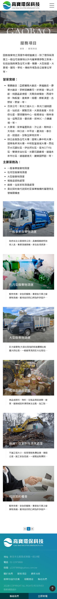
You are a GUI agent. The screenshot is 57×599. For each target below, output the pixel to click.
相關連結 (28, 579)
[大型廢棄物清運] (28, 329)
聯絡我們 (42, 579)
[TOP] (52, 588)
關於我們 (8, 573)
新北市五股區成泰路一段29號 (25, 556)
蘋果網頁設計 (10, 589)
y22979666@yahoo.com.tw (23, 567)
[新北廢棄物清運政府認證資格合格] (28, 16)
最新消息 (35, 573)
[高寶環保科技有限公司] (22, 5)
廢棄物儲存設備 (12, 579)
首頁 (22, 48)
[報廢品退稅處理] (28, 382)
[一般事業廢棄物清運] (28, 223)
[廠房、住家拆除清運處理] (28, 435)
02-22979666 (16, 562)
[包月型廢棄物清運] (28, 276)
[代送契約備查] (28, 488)
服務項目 (32, 48)
